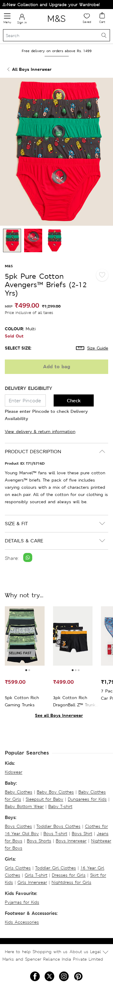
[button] (26, 670)
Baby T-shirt (60, 806)
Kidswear (13, 772)
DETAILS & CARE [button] (24, 541)
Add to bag (56, 366)
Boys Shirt (82, 833)
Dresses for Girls (69, 875)
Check (74, 400)
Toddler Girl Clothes (55, 868)
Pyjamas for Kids (22, 902)
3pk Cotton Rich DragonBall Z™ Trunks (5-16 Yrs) (75, 701)
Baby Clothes (18, 792)
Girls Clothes (18, 868)
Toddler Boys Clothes (58, 826)
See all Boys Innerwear (59, 715)
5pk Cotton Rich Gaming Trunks (22, 701)
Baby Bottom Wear (24, 806)
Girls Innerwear (32, 882)
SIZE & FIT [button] (16, 523)
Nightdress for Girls (71, 882)
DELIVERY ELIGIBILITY (28, 388)
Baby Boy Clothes (55, 792)
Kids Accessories (22, 922)
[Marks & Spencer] (56, 23)
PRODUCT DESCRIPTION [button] (33, 451)
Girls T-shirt (36, 875)
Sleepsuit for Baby (44, 799)
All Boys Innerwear (32, 69)
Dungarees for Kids (87, 799)
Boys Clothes (18, 826)
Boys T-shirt (55, 833)
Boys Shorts (39, 840)
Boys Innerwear (71, 840)
